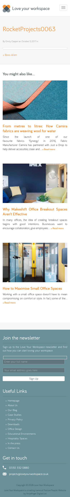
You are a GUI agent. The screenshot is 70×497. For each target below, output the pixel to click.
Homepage (12, 400)
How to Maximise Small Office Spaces (32, 288)
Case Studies (13, 414)
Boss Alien (11, 55)
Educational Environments (20, 433)
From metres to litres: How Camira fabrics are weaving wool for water (35, 128)
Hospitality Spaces (16, 438)
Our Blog (11, 410)
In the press (12, 443)
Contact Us (12, 448)
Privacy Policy (14, 419)
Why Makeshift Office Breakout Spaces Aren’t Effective (35, 211)
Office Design (13, 429)
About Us (11, 405)
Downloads (12, 424)
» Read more (48, 149)
